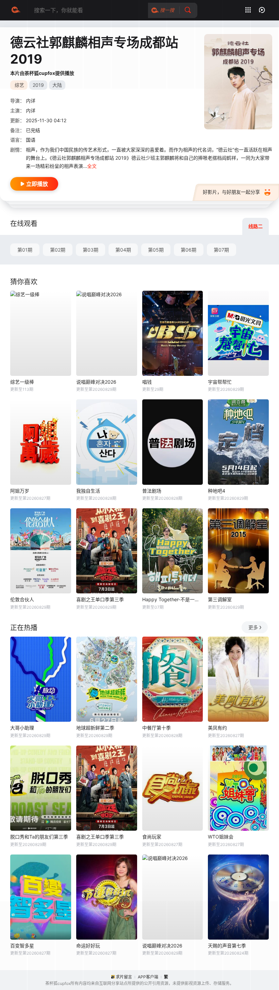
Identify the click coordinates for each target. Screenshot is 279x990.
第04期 (123, 250)
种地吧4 (216, 491)
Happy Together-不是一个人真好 (172, 599)
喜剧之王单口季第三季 (100, 599)
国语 (30, 140)
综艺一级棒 (22, 382)
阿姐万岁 (19, 491)
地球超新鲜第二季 (95, 728)
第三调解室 (220, 599)
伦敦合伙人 (22, 599)
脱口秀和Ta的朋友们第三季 (39, 837)
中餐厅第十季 (156, 728)
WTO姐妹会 (220, 837)
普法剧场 (151, 491)
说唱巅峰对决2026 (96, 382)
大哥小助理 (22, 728)
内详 (30, 100)
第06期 (188, 250)
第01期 (24, 250)
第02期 (57, 250)
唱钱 (147, 382)
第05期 (156, 250)
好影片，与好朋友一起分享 (231, 192)
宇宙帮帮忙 (220, 382)
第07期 (221, 250)
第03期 (90, 250)
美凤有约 (217, 728)
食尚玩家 (151, 837)
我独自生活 (88, 491)
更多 (253, 627)
